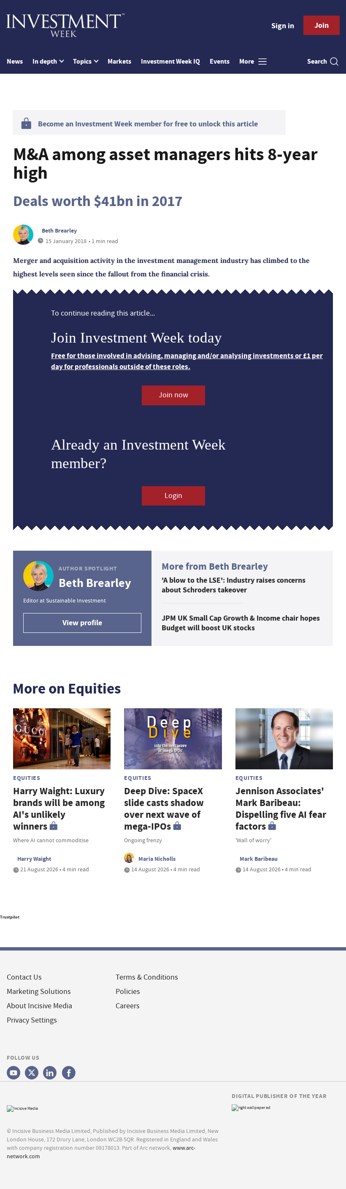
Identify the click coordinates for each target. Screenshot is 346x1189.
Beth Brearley (59, 230)
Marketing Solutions (39, 991)
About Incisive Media (39, 1006)
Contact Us (24, 977)
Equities (27, 778)
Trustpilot (9, 917)
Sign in (282, 26)
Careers (128, 1006)
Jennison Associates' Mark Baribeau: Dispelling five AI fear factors (280, 809)
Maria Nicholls (157, 858)
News (15, 61)
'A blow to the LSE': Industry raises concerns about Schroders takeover (233, 585)
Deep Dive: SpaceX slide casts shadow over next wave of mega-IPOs (164, 809)
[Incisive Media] (22, 1107)
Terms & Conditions (147, 977)
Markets (119, 61)
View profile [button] (82, 623)
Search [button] (317, 61)
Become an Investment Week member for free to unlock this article (148, 124)
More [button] (247, 61)
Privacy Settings (32, 1020)
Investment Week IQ (170, 61)
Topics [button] (83, 61)
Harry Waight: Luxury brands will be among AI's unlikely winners (59, 809)
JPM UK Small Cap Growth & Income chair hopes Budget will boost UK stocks (241, 623)
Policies (128, 991)
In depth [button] (45, 61)
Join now (173, 395)
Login (173, 496)
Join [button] (321, 25)
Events (220, 61)
